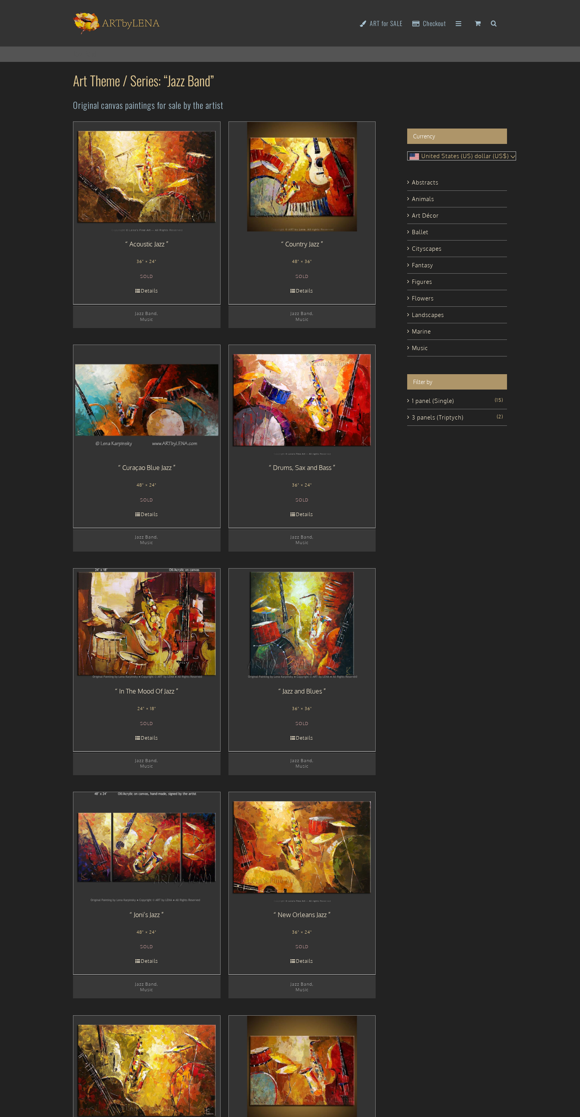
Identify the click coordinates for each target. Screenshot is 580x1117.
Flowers (423, 298)
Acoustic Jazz (147, 244)
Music (146, 319)
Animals (423, 199)
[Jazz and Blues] (302, 624)
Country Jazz (302, 244)
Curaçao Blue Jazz (147, 468)
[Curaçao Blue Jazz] (146, 400)
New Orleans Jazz (302, 915)
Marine (421, 331)
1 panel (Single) (433, 400)
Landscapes (428, 314)
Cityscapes (427, 248)
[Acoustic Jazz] (146, 177)
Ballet (420, 232)
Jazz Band (146, 313)
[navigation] (461, 155)
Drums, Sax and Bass (302, 468)
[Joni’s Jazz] (146, 847)
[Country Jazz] (302, 177)
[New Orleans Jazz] (302, 847)
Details (149, 291)
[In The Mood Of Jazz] (146, 624)
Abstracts (425, 182)
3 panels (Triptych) (438, 417)
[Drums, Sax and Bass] (302, 400)
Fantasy (422, 265)
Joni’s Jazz (146, 915)
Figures (422, 281)
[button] (494, 22)
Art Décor (425, 215)
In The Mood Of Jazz (147, 691)
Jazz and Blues (302, 691)
